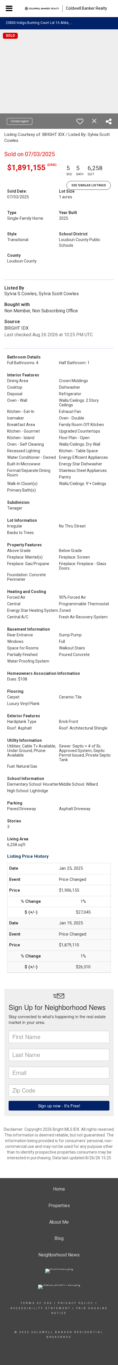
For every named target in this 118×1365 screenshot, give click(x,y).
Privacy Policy (76, 1303)
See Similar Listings (88, 185)
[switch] (80, 121)
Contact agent (20, 121)
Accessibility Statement (40, 1308)
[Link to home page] (42, 8)
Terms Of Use (36, 1303)
